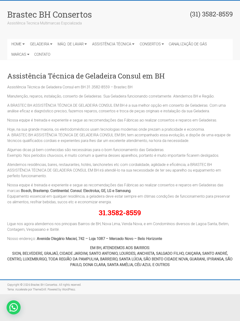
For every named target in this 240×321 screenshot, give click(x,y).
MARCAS (18, 54)
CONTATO (42, 54)
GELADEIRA (39, 44)
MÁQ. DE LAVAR (71, 44)
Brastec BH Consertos (49, 14)
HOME (16, 44)
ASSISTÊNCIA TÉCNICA (111, 44)
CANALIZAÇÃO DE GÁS (188, 44)
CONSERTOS (150, 44)
